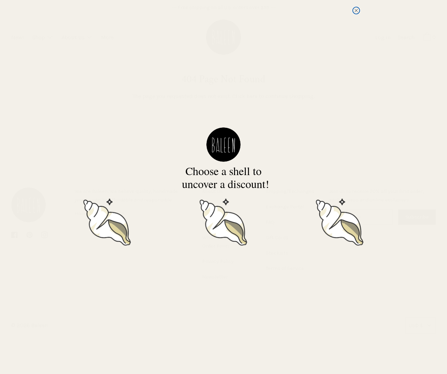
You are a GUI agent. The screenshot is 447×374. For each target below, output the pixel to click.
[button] (107, 221)
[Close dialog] (356, 10)
